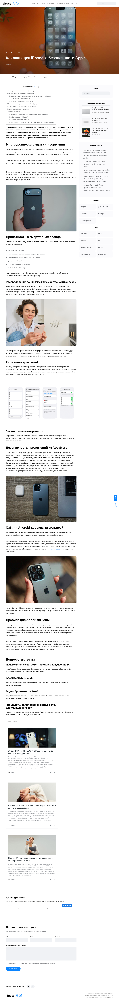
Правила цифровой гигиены (18, 109)
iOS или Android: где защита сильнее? (21, 106)
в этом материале (55, 549)
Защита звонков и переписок (21, 101)
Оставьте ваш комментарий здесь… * (16, 945)
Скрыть (36, 87)
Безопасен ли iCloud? (18, 117)
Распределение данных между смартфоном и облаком (30, 96)
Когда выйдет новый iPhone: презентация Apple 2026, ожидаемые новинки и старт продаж (96, 187)
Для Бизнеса (51, 3)
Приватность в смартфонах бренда (20, 93)
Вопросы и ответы (14, 112)
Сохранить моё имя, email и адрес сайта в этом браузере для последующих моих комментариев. (31, 963)
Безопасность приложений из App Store (22, 104)
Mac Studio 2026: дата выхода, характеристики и (100, 109)
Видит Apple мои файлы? (19, 120)
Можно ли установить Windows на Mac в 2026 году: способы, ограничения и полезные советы (95, 178)
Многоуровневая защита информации (21, 91)
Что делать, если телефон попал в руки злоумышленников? (32, 122)
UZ (76, 3)
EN (72, 3)
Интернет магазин (63, 3)
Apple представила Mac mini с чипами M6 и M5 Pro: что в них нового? (94, 164)
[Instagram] (33, 986)
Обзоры (42, 3)
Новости (35, 3)
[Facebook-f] (28, 986)
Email (32, 936)
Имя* (7, 936)
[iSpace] (11, 3)
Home (8, 77)
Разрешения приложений (19, 99)
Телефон (57, 936)
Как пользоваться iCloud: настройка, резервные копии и (100, 130)
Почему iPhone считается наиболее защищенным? (28, 114)
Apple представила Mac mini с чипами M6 (101, 119)
